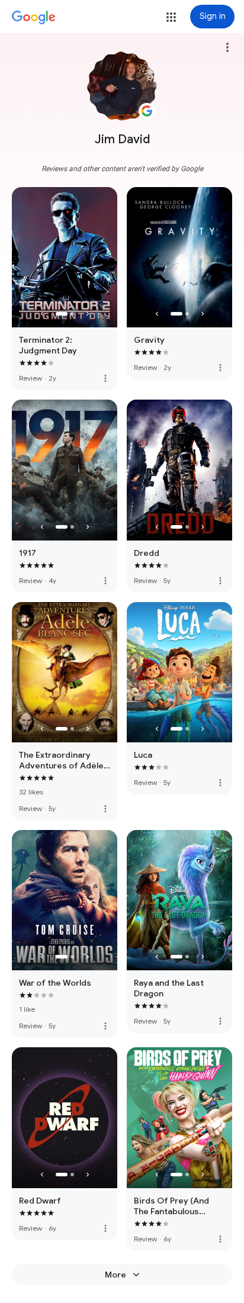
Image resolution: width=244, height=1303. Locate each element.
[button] (171, 17)
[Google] (34, 18)
